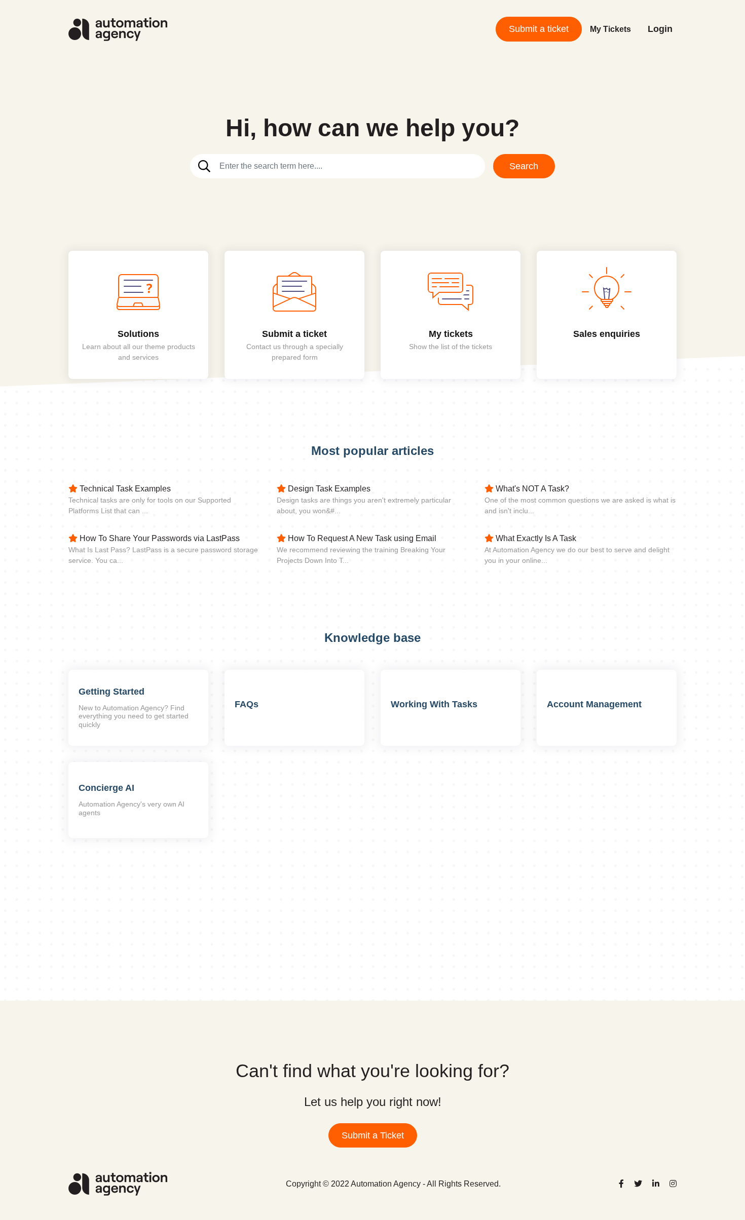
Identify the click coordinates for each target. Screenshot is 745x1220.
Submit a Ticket (373, 1135)
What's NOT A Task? (531, 488)
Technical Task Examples (124, 488)
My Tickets (610, 29)
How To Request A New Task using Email (361, 538)
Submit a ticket (539, 29)
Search (523, 166)
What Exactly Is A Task (535, 538)
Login (660, 29)
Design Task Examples (328, 488)
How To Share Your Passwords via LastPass (159, 538)
